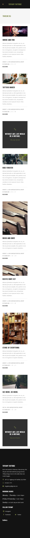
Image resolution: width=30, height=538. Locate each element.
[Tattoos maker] (15, 78)
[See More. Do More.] (15, 381)
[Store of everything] (15, 328)
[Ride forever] (15, 159)
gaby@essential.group (17, 62)
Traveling (6, 64)
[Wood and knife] (15, 218)
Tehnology (7, 256)
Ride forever (7, 167)
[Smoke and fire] (15, 31)
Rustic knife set (9, 279)
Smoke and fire (8, 39)
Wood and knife (8, 238)
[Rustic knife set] (15, 270)
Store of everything (10, 347)
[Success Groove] (15, 432)
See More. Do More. (10, 392)
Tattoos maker (8, 87)
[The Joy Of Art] (15, 134)
